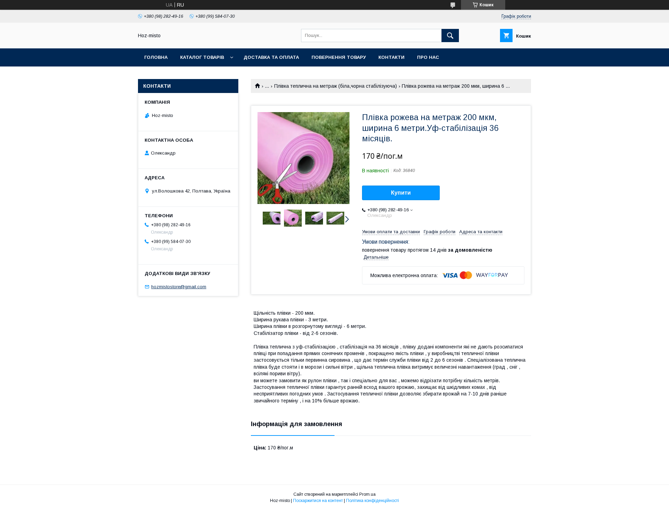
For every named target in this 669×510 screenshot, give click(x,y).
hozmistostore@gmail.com (178, 286)
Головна (156, 57)
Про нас (428, 57)
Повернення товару (339, 57)
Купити (401, 193)
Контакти (391, 57)
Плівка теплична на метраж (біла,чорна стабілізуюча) (335, 86)
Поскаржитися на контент (318, 500)
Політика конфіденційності (372, 500)
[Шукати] (450, 35)
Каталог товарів (202, 57)
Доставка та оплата (271, 57)
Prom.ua (367, 494)
